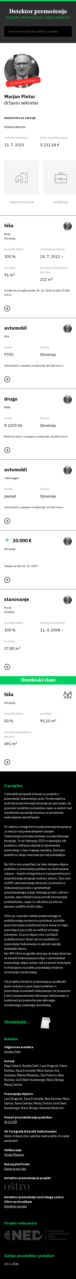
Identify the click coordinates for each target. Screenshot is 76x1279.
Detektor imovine (15, 1206)
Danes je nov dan (15, 1169)
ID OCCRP (10, 1122)
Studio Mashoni (14, 1155)
